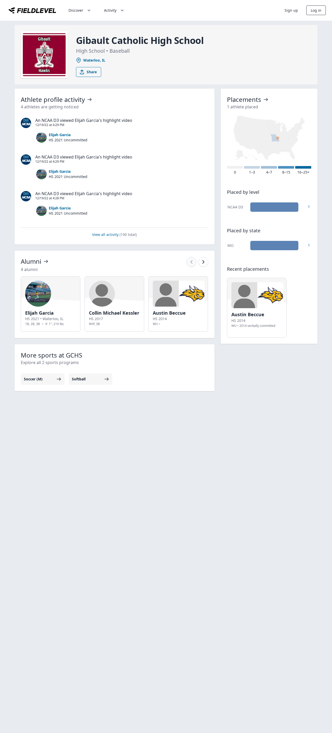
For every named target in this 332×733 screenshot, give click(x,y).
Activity (110, 10)
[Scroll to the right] (203, 262)
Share (92, 71)
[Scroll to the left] (191, 262)
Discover (75, 10)
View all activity (114, 234)
